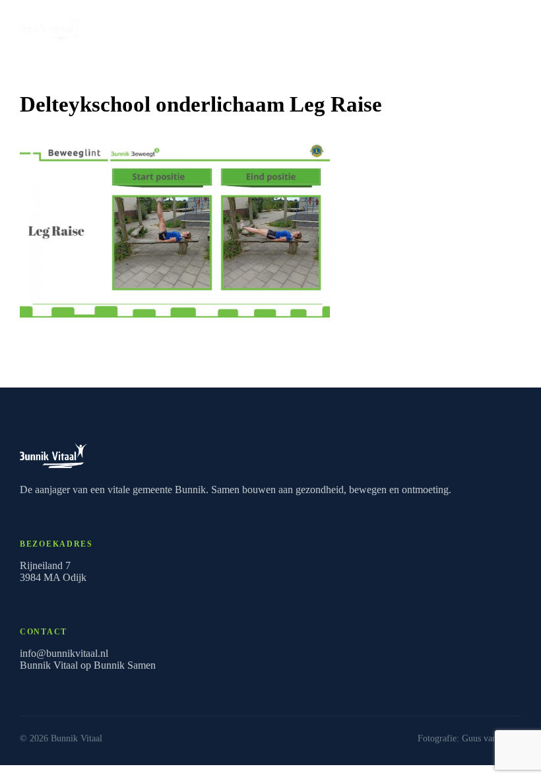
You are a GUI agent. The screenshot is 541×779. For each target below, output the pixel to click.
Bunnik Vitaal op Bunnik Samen (88, 665)
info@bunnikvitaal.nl (64, 653)
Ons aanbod (474, 25)
